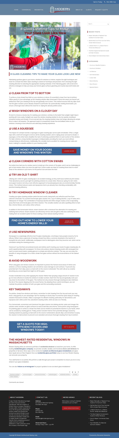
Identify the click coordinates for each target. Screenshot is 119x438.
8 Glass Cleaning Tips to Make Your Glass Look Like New (45, 74)
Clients (89, 10)
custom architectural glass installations (57, 351)
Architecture (93, 71)
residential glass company (23, 349)
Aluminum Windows (95, 68)
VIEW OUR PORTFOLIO (69, 221)
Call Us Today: (97, 2)
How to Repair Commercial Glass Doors (99, 55)
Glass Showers (93, 84)
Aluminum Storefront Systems (97, 65)
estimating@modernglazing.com (45, 418)
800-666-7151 (111, 2)
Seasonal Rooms (94, 87)
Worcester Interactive (103, 435)
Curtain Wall (93, 77)
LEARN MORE (69, 151)
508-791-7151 (39, 410)
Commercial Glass (94, 74)
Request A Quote (101, 10)
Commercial (26, 10)
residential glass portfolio (46, 353)
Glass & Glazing (94, 81)
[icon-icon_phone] (105, 2)
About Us (79, 10)
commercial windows (40, 374)
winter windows (14, 376)
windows (75, 374)
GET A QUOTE (69, 327)
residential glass (53, 374)
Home (16, 10)
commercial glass (27, 374)
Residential (38, 10)
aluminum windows (15, 374)
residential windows (65, 374)
